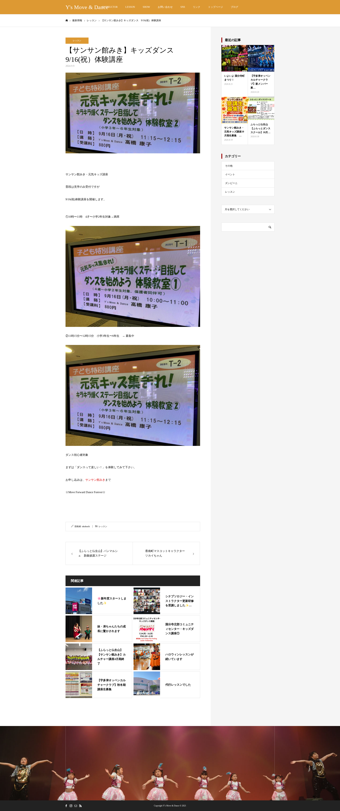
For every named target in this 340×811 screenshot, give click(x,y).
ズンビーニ (231, 183)
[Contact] (75, 805)
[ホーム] (67, 20)
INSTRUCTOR (110, 7)
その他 (229, 166)
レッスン (77, 40)
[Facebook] (66, 805)
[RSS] (80, 805)
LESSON (130, 7)
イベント (230, 174)
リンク (196, 7)
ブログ (234, 7)
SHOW (146, 7)
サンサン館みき (95, 479)
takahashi (86, 526)
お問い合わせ (165, 7)
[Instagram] (71, 805)
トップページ (215, 7)
